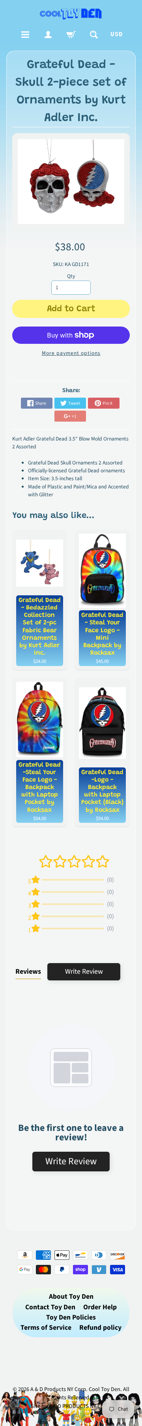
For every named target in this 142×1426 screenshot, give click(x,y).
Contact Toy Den (50, 1307)
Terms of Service (46, 1327)
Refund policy (100, 1327)
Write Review (84, 971)
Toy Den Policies (71, 1317)
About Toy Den (71, 1296)
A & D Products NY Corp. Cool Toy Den (75, 1389)
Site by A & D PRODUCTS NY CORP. (71, 1406)
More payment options (71, 353)
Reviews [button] (28, 971)
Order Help (100, 1307)
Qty (71, 276)
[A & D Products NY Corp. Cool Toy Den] (71, 13)
